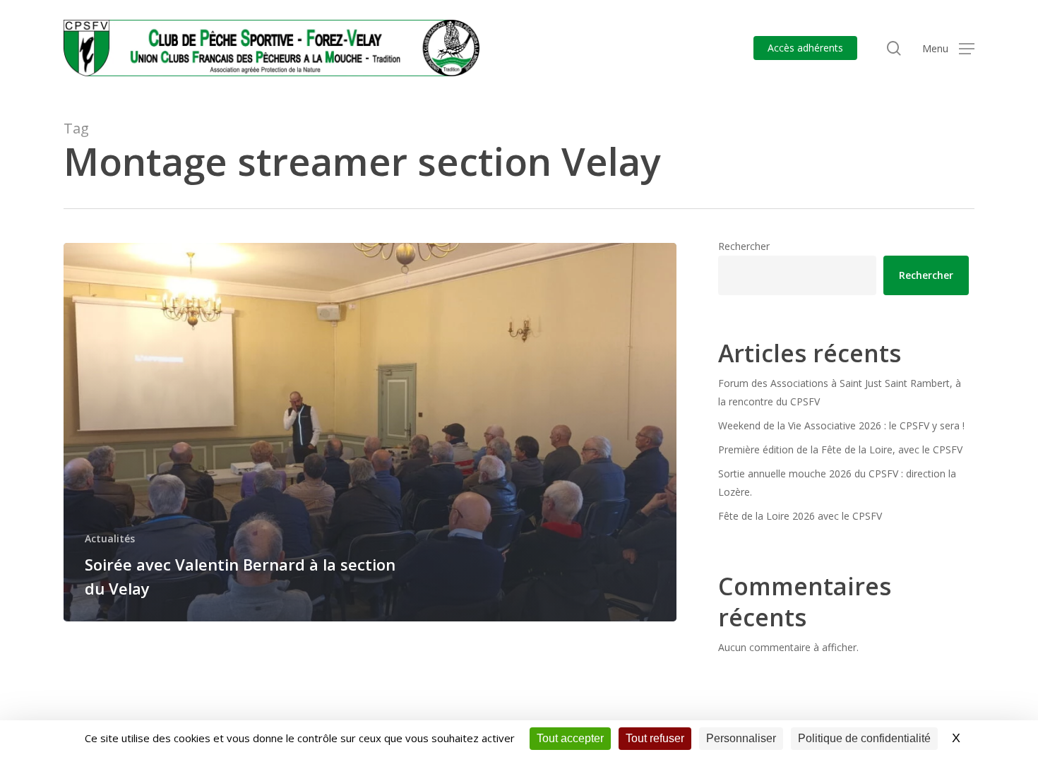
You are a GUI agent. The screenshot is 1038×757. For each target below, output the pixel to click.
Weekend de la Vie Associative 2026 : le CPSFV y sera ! (841, 425)
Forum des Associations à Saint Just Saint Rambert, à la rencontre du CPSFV (839, 392)
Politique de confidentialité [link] (864, 738)
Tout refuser (655, 738)
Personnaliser (741, 738)
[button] (948, 48)
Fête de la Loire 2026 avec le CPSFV (800, 516)
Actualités (110, 538)
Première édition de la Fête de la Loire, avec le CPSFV (840, 449)
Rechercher (744, 246)
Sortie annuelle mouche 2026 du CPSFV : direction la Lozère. (837, 483)
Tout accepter (570, 738)
